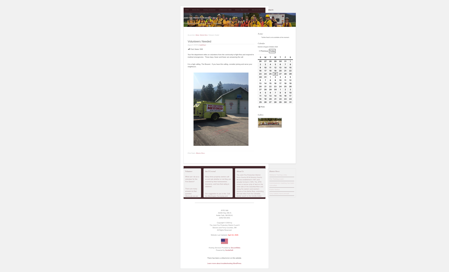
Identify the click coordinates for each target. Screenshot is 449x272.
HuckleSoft (229, 250)
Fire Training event (276, 179)
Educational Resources (258, 10)
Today (272, 51)
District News (196, 10)
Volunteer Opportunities (241, 10)
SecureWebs (235, 248)
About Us (270, 10)
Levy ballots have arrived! (279, 194)
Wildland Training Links (278, 175)
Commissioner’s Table (225, 10)
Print (261, 107)
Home (187, 10)
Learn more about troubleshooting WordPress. (224, 263)
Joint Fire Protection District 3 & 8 (200, 18)
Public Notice (274, 189)
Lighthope (202, 45)
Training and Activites (209, 10)
